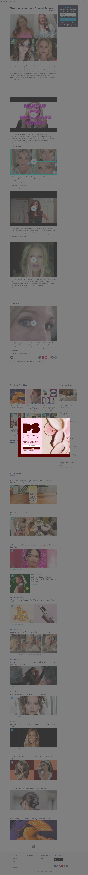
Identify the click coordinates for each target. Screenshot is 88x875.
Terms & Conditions (26, 451)
